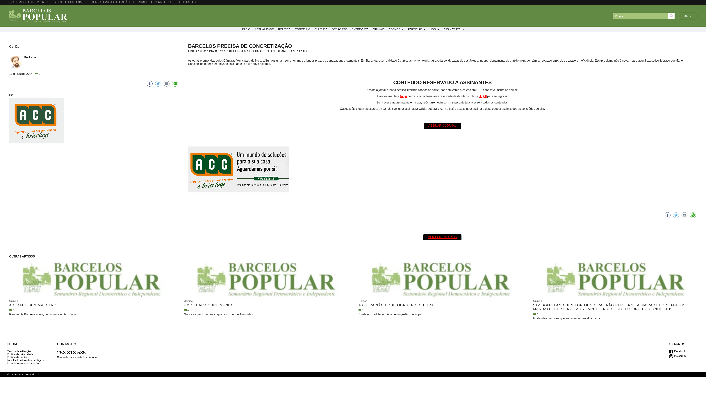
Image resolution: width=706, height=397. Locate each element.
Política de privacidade (20, 354)
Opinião (13, 300)
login (403, 96)
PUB (11, 95)
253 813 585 (71, 352)
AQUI (482, 96)
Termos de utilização (19, 351)
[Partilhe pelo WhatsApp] (693, 215)
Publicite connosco (154, 2)
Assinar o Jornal (442, 125)
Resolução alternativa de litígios (25, 360)
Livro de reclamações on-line (23, 363)
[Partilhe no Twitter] (676, 215)
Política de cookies (17, 357)
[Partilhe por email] (684, 215)
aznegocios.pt (31, 374)
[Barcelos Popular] (38, 16)
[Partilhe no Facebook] (668, 215)
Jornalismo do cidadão (111, 2)
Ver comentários (442, 237)
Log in (687, 16)
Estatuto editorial (67, 2)
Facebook (680, 351)
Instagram (680, 355)
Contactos (188, 2)
